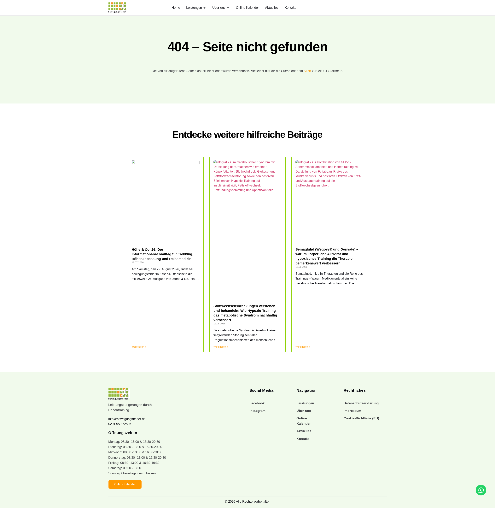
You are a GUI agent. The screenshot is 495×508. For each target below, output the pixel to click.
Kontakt (302, 439)
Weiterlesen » (139, 347)
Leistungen (305, 403)
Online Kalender (303, 420)
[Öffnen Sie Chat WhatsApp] (481, 490)
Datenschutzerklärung (361, 403)
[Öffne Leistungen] (204, 7)
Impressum (352, 411)
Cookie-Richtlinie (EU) (361, 418)
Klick (307, 71)
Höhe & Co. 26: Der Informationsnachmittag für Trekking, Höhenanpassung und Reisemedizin (162, 254)
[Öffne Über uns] (228, 7)
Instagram (257, 411)
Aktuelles (303, 431)
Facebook (257, 403)
